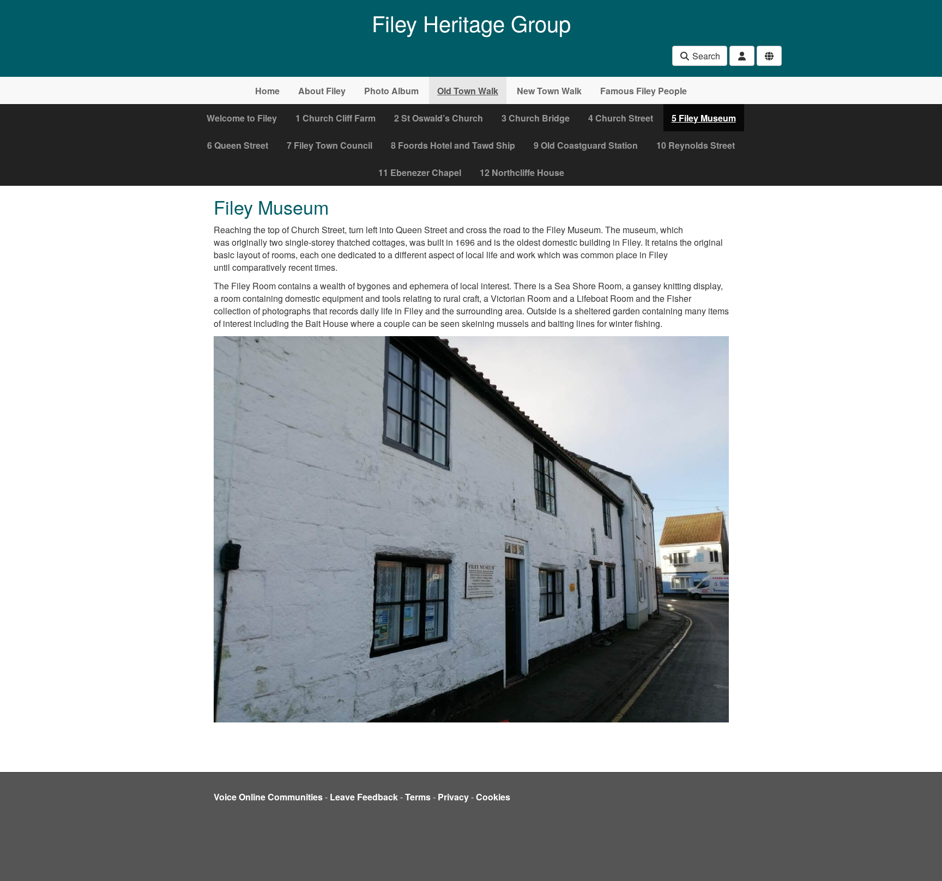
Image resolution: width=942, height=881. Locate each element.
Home (267, 90)
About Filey (322, 90)
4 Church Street (620, 118)
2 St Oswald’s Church (438, 118)
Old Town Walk (467, 90)
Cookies (493, 797)
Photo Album (391, 90)
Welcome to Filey (242, 118)
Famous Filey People (643, 90)
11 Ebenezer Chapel (419, 172)
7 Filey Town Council (329, 145)
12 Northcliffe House (522, 172)
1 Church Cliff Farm (335, 118)
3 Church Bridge (536, 118)
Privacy (453, 797)
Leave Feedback (364, 797)
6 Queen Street (237, 145)
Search (705, 56)
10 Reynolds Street (695, 145)
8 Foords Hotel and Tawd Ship (453, 145)
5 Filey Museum (704, 118)
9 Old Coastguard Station (586, 145)
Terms (418, 797)
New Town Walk (549, 90)
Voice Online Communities (268, 797)
